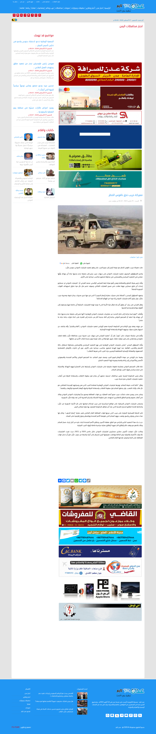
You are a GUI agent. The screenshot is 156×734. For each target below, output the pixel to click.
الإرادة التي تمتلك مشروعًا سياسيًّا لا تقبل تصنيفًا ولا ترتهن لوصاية (24, 145)
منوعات (67, 8)
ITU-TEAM (15, 727)
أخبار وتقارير (90, 8)
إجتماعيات (41, 8)
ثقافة (22, 8)
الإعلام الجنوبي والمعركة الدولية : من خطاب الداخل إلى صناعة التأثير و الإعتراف (23, 181)
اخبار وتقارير (26, 697)
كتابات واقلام (46, 130)
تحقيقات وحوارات (78, 8)
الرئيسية (107, 8)
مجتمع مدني (46, 2)
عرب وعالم (50, 8)
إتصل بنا (15, 2)
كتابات (38, 2)
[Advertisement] (100, 45)
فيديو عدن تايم (25, 711)
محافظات (59, 8)
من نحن (22, 2)
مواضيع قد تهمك (44, 35)
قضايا (33, 8)
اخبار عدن (99, 8)
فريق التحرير (30, 2)
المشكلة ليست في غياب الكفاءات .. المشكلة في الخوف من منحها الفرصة (46, 145)
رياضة (28, 8)
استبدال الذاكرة (49, 197)
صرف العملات (56, 2)
